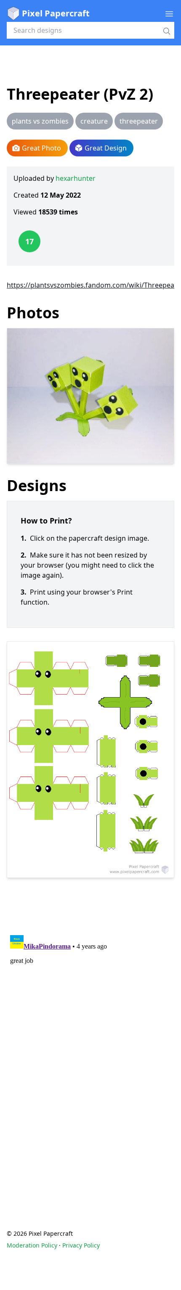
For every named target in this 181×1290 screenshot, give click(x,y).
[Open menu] (169, 13)
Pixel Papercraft (56, 13)
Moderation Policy (32, 1245)
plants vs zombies (40, 121)
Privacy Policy (81, 1245)
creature (94, 121)
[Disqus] (90, 1037)
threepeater (139, 121)
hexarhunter (76, 178)
